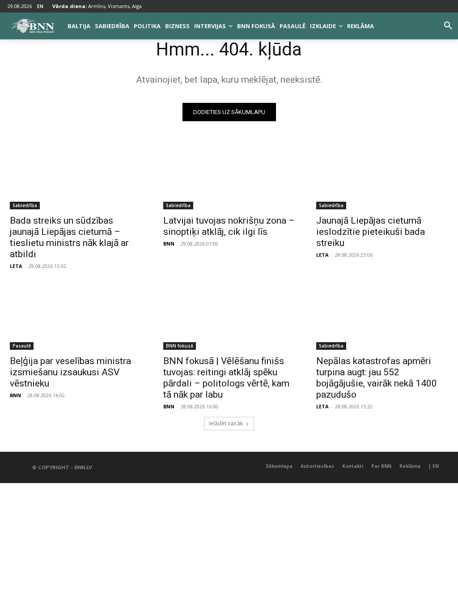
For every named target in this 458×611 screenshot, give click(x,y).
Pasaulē (22, 346)
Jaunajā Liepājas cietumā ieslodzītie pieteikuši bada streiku (370, 231)
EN (40, 6)
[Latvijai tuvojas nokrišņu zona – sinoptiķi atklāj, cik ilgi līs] (229, 176)
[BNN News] (32, 26)
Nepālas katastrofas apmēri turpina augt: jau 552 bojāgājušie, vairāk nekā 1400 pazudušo (376, 378)
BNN (168, 243)
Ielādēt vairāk (226, 423)
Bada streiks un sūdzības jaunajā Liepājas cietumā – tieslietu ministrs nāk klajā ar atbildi (69, 237)
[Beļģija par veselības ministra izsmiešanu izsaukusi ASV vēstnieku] (76, 316)
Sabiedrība (25, 205)
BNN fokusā (179, 346)
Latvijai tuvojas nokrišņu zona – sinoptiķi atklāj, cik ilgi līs (229, 226)
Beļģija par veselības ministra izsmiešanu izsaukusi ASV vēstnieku (70, 372)
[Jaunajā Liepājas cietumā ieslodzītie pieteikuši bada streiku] (382, 176)
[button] (448, 25)
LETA (16, 266)
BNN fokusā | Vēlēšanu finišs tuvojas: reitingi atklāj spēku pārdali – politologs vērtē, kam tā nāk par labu (226, 378)
